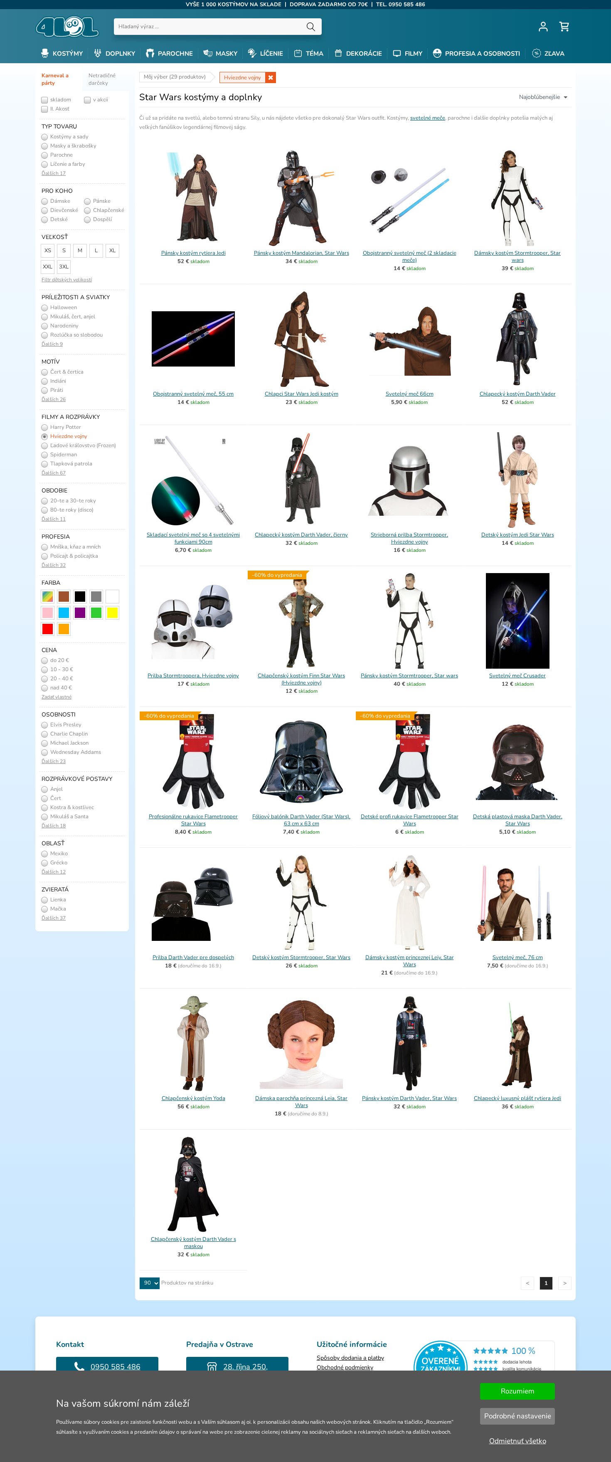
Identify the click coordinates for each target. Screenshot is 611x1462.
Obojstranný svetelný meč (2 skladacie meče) (409, 256)
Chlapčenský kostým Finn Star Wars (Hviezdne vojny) (301, 679)
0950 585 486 (115, 1367)
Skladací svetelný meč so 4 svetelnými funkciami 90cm (193, 538)
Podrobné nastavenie (517, 1416)
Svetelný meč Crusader (517, 675)
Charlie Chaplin (68, 734)
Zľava (553, 53)
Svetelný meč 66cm (410, 394)
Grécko (58, 862)
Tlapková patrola (70, 464)
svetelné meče (427, 118)
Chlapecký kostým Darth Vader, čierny (301, 535)
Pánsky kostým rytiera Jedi (193, 253)
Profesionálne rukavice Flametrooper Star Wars (193, 820)
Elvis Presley (65, 725)
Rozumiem (518, 1391)
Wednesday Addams (75, 752)
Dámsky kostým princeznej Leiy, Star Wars (409, 961)
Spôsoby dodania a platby (350, 1358)
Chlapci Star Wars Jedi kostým (301, 394)
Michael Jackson (69, 743)
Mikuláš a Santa (69, 816)
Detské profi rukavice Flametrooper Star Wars (409, 820)
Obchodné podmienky (345, 1367)
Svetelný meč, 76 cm (518, 957)
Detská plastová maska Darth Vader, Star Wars (517, 820)
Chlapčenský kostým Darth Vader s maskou (193, 1243)
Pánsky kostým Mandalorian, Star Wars (301, 253)
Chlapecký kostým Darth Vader (518, 394)
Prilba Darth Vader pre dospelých (193, 957)
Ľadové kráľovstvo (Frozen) (82, 445)
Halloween (63, 307)
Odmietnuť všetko (517, 1441)
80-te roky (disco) (71, 510)
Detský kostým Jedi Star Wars (517, 535)
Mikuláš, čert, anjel (72, 316)
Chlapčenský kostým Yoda (193, 1098)
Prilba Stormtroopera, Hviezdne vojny (193, 675)
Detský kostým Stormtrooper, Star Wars (301, 957)
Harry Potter (65, 427)
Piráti (56, 390)
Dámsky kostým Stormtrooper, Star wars (517, 256)
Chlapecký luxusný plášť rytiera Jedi (517, 1098)
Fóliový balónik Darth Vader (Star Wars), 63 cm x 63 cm (301, 820)
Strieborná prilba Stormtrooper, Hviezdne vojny (409, 538)
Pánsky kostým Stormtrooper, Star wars (409, 675)
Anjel (56, 789)
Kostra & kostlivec (71, 807)
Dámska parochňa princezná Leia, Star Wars (301, 1102)
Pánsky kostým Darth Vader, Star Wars (409, 1098)
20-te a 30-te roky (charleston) (67, 501)
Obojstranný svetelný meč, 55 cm (193, 394)
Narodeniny (64, 326)
